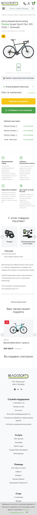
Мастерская (18, 439)
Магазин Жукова (9, 126)
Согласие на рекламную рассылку (18, 424)
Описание (8, 251)
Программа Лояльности (19, 483)
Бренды (18, 501)
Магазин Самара (9, 135)
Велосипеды (19, 15)
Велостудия (18, 446)
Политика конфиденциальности (18, 414)
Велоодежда (18, 453)
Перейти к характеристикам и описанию (19, 78)
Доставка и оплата (18, 468)
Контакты (18, 410)
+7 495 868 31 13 (18, 403)
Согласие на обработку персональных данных (18, 419)
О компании (18, 497)
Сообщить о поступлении (20, 110)
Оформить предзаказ (18, 101)
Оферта (18, 472)
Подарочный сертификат (18, 450)
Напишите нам (18, 407)
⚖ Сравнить (32, 93)
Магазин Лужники (10, 130)
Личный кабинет (18, 479)
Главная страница (7, 15)
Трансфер (18, 442)
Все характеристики (13, 257)
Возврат (18, 475)
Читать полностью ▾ (18, 302)
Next (35, 237)
